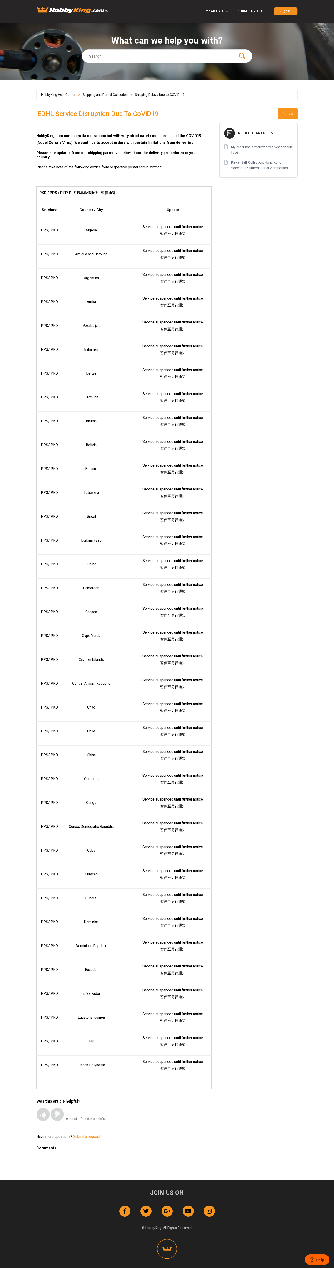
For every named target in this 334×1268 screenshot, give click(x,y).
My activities (217, 11)
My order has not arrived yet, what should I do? (262, 149)
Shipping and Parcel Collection (105, 95)
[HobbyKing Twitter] (146, 1211)
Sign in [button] (285, 11)
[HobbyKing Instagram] (209, 1211)
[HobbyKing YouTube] (188, 1211)
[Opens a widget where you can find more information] (316, 1260)
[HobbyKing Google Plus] (167, 1211)
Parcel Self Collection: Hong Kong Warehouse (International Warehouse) (259, 165)
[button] (43, 1114)
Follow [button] (287, 114)
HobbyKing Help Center (58, 95)
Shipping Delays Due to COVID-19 (159, 95)
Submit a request (253, 11)
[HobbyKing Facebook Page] (124, 1211)
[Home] (72, 10)
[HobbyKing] (167, 1249)
